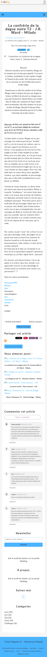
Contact (41, 648)
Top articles (33, 648)
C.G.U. (18, 651)
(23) (7, 618)
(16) (10, 623)
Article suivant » (36, 322)
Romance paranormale (15, 38)
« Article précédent (12, 322)
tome (34, 46)
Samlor (25, 558)
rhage (29, 46)
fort (16, 46)
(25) (7, 615)
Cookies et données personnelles (31, 651)
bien (12, 46)
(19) (8, 621)
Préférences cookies (23, 654)
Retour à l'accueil (23, 327)
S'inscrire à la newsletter (13, 346)
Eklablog (39, 642)
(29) (8, 612)
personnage (22, 46)
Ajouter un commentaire (22, 417)
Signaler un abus (9, 651)
